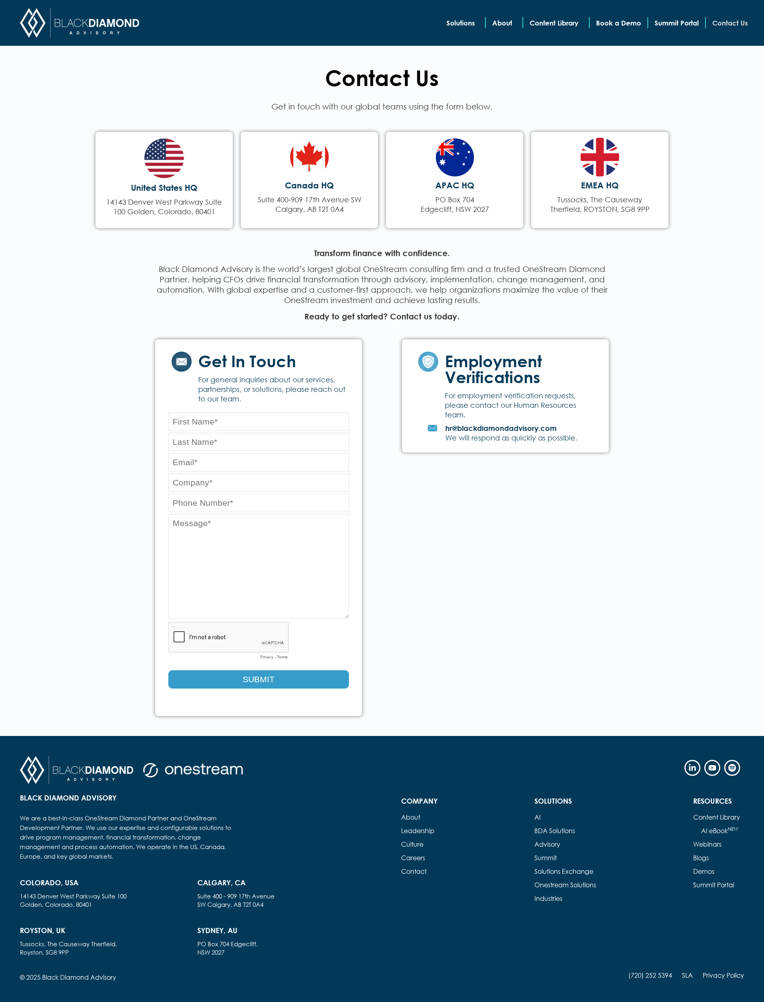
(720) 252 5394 (650, 975)
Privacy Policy (723, 975)
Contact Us (730, 23)
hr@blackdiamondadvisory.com (501, 428)
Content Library (554, 23)
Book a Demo (618, 23)
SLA (687, 975)
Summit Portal (677, 23)
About (502, 23)
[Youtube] (712, 768)
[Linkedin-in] (692, 768)
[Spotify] (732, 768)
